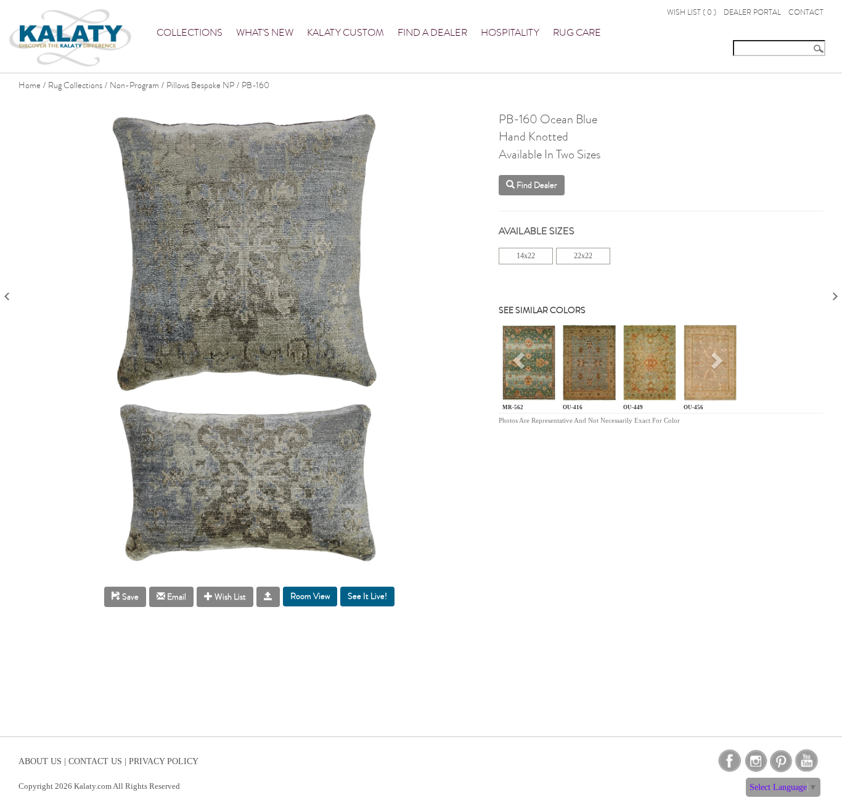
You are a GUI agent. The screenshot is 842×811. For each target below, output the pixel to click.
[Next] (834, 292)
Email (175, 597)
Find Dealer (536, 185)
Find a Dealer (432, 32)
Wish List (229, 597)
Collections (190, 32)
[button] (520, 365)
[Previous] (7, 292)
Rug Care (577, 32)
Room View (310, 596)
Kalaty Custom (345, 32)
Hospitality (510, 32)
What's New (264, 32)
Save (129, 597)
